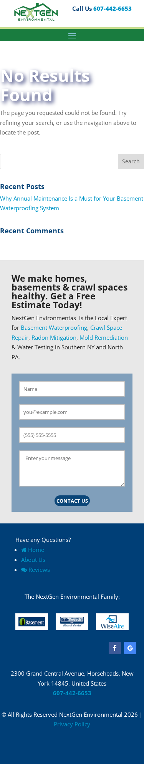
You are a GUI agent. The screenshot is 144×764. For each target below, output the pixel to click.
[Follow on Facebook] (115, 648)
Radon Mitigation (53, 337)
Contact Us (72, 500)
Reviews (39, 569)
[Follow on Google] (130, 648)
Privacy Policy (72, 724)
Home (36, 549)
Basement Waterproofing (54, 327)
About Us (33, 559)
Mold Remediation (103, 337)
